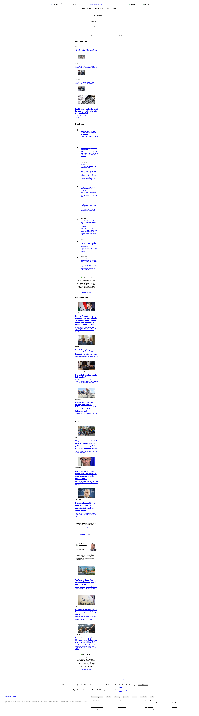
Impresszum (56, 685)
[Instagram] (84, 538)
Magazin (126, 697)
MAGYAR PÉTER (99, 8)
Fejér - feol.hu (120, 702)
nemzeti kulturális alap (83, 545)
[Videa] (90, 538)
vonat (76, 63)
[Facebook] (81, 538)
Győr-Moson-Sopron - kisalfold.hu (124, 704)
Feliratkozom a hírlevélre (117, 35)
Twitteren (82, 531)
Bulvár (134, 697)
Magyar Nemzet (98, 15)
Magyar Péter (78, 79)
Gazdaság (117, 697)
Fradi (76, 46)
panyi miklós (84, 162)
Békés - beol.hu (94, 704)
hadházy (83, 239)
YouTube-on (86, 534)
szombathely (78, 399)
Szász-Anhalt (78, 467)
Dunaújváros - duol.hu (122, 700)
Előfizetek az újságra (120, 679)
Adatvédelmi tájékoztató (76, 685)
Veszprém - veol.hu (175, 704)
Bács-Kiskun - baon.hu (95, 700)
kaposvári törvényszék (80, 371)
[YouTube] (93, 538)
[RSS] (95, 538)
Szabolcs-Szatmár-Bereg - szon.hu (151, 709)
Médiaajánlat (64, 685)
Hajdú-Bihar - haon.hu (122, 707)
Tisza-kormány (84, 218)
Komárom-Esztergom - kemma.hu (151, 702)
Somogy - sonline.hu (149, 707)
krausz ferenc (78, 312)
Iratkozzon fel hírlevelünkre (86, 527)
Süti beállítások (142, 685)
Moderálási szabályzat (131, 685)
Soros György (78, 499)
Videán (81, 534)
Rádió (152, 697)
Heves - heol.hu (121, 709)
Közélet (109, 697)
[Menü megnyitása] (145, 4)
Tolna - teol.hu (174, 700)
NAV (76, 606)
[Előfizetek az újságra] (132, 4)
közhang (77, 346)
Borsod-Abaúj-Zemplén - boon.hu (97, 707)
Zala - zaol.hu (174, 707)
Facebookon (92, 529)
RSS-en (92, 534)
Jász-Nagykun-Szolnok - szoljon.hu (151, 700)
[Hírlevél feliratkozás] (78, 538)
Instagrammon (93, 533)
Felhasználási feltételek (89, 685)
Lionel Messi (78, 634)
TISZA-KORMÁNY (112, 8)
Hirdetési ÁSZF (119, 685)
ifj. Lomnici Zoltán (81, 543)
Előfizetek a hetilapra (86, 292)
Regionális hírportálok (96, 697)
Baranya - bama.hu (94, 702)
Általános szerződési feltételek (105, 685)
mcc (76, 105)
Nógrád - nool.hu (148, 704)
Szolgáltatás (143, 697)
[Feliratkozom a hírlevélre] (64, 4)
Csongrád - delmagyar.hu (95, 709)
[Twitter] (87, 538)
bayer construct (78, 576)
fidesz (82, 145)
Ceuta (76, 437)
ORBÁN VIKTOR (86, 8)
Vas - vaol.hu (174, 702)
